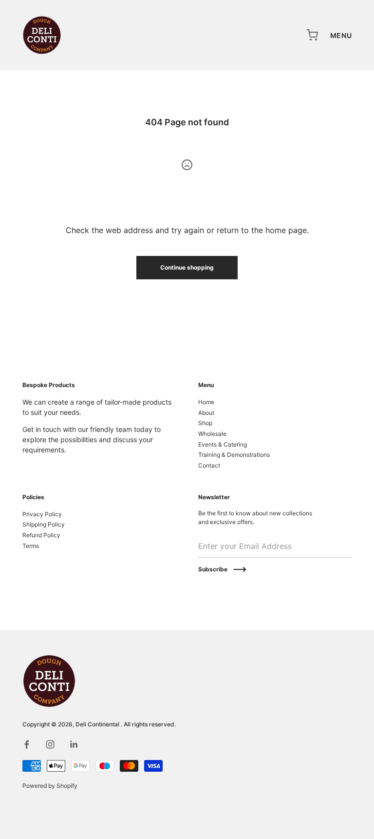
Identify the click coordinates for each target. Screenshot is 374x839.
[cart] (312, 35)
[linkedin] (73, 744)
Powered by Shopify (49, 785)
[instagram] (50, 744)
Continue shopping (187, 267)
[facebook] (26, 744)
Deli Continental (98, 724)
